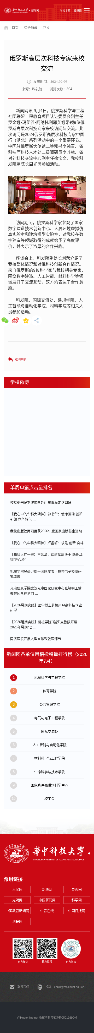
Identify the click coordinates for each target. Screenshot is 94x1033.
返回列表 (20, 359)
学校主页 (65, 10)
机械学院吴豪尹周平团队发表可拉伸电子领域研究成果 (45, 574)
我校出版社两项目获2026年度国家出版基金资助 (46, 531)
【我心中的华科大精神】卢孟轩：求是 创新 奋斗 (47, 543)
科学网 (77, 900)
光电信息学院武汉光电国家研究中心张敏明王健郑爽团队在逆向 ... (45, 590)
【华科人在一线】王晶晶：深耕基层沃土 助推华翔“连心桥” (46, 557)
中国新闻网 (47, 900)
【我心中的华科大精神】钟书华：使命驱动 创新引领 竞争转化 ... (46, 516)
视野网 (78, 10)
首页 (15, 28)
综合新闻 (31, 28)
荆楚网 (17, 921)
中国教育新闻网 (17, 911)
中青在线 (47, 911)
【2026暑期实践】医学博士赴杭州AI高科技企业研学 (46, 607)
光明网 (17, 900)
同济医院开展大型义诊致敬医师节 (35, 639)
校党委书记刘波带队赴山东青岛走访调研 (40, 502)
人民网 (17, 889)
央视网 (77, 889)
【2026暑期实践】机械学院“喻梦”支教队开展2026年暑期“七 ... (43, 624)
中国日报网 (76, 911)
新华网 (47, 889)
